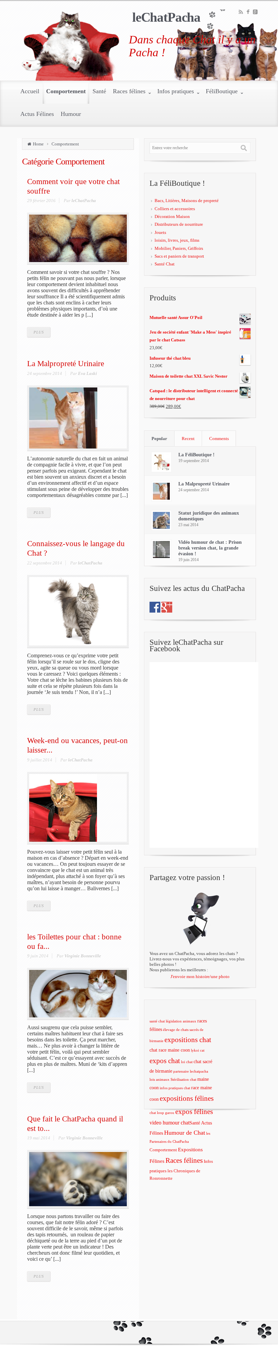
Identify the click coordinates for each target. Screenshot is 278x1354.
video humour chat (170, 1123)
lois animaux (160, 1079)
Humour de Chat (184, 1132)
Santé (195, 1123)
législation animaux (181, 1021)
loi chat (187, 1062)
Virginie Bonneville (82, 955)
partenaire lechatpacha (190, 1071)
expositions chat (187, 1039)
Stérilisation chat (183, 1079)
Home (38, 143)
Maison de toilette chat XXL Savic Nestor (188, 376)
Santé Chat (165, 263)
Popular (159, 438)
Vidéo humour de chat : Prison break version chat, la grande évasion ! (210, 548)
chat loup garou (162, 1113)
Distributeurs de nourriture (179, 224)
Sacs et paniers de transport (179, 256)
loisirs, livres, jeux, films (177, 240)
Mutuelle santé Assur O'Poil (176, 317)
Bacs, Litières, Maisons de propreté (187, 200)
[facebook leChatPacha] (155, 606)
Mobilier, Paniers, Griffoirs (179, 248)
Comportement (65, 143)
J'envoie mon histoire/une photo (200, 976)
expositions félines (187, 1098)
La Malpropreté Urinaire (65, 363)
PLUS (39, 332)
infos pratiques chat (175, 1088)
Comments (219, 438)
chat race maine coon (170, 1050)
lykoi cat (197, 1050)
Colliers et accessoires (175, 208)
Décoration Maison (172, 216)
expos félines (194, 1112)
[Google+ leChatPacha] (166, 606)
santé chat (157, 1021)
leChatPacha (166, 17)
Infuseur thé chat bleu (170, 358)
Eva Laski (87, 373)
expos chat (165, 1060)
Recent (188, 438)
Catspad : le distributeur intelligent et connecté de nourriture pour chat (194, 394)
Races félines (184, 1160)
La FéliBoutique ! (196, 454)
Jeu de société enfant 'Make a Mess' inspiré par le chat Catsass (190, 336)
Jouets (160, 232)
